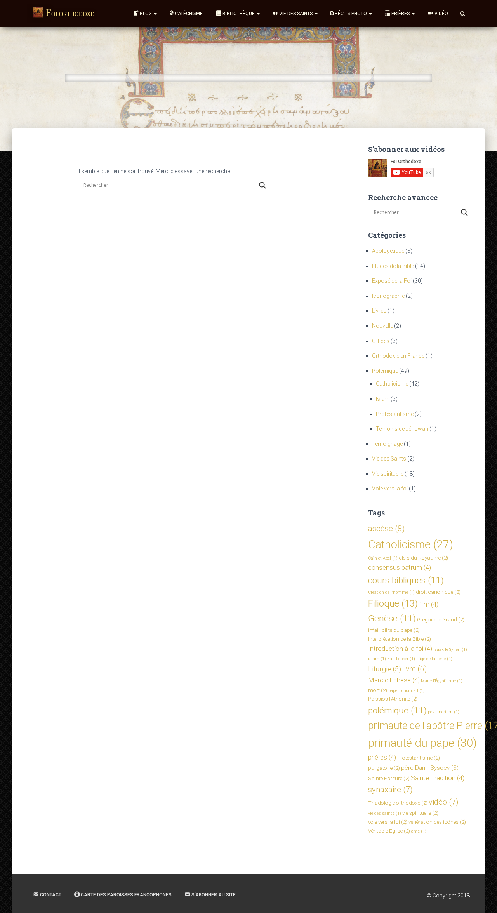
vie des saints (384, 813)
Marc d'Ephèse (394, 680)
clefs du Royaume (423, 558)
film (428, 604)
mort (377, 690)
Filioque (393, 603)
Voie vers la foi (390, 488)
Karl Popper (401, 658)
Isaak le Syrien (450, 649)
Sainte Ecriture (389, 778)
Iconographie (388, 296)
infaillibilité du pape (394, 630)
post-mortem (443, 712)
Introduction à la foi (400, 648)
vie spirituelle (420, 813)
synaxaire (390, 789)
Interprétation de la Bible (399, 639)
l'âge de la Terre (434, 658)
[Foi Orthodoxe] (63, 13)
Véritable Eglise (389, 831)
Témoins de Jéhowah (402, 429)
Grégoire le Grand (440, 619)
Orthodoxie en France (398, 356)
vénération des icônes (437, 822)
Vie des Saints (389, 459)
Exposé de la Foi (392, 281)
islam (377, 658)
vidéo (444, 802)
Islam (382, 399)
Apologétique (388, 251)
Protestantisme (395, 414)
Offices (380, 341)
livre (414, 668)
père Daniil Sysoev (430, 767)
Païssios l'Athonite (392, 699)
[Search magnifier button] (262, 185)
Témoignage (387, 444)
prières (382, 757)
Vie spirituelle (387, 474)
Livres (379, 311)
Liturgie (384, 669)
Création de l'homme (391, 592)
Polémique (385, 371)
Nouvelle (382, 326)
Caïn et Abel (383, 558)
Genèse (392, 618)
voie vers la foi (387, 822)
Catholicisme (392, 384)
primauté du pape (422, 743)
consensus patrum (399, 567)
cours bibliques (406, 580)
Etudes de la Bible (393, 266)
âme (418, 831)
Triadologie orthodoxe (397, 803)
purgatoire (384, 768)
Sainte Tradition (437, 778)
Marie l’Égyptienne (441, 680)
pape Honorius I (406, 690)
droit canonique (438, 592)
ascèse (386, 528)
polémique (397, 710)
